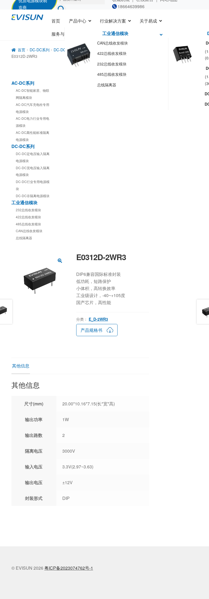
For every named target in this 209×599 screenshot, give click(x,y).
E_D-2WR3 (98, 319)
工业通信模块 (115, 33)
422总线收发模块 (112, 53)
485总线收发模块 (112, 74)
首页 (55, 21)
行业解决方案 (113, 21)
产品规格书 (91, 330)
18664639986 (131, 6)
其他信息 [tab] (20, 365)
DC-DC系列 (40, 49)
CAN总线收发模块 (112, 43)
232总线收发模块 (112, 64)
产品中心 (77, 21)
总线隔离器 (106, 84)
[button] (60, 260)
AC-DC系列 (22, 83)
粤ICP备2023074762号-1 (68, 568)
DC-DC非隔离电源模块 (33, 195)
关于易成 (148, 21)
